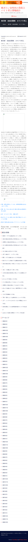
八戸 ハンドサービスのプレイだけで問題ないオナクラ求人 (15, 302)
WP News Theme (23, 539)
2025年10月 (5, 336)
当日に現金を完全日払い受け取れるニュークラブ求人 (15, 239)
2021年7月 (5, 494)
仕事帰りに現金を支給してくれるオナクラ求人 (13, 285)
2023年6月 (5, 423)
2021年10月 (5, 485)
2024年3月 (5, 395)
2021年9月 (5, 488)
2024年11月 (5, 370)
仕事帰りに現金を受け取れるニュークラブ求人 (13, 242)
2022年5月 (5, 463)
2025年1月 (5, 364)
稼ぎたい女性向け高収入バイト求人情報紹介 (13, 9)
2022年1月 (5, 475)
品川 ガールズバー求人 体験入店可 (9, 214)
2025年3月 (5, 358)
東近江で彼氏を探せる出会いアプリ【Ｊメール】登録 (13, 222)
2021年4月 (5, 503)
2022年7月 (5, 457)
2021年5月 (5, 500)
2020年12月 (5, 516)
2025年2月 (5, 361)
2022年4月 (5, 466)
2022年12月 (5, 441)
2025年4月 (5, 355)
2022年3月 (5, 469)
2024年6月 (5, 386)
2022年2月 (5, 472)
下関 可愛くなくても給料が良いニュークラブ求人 (14, 297)
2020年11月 (5, 519)
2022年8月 (5, 454)
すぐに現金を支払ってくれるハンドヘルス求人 (13, 282)
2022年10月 (5, 448)
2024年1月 (5, 401)
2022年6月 (5, 460)
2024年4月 (5, 392)
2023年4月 (5, 429)
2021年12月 (5, 478)
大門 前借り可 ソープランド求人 (11, 254)
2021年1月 (5, 513)
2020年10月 (5, 522)
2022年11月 (5, 444)
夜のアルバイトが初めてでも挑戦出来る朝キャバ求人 (15, 260)
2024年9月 (5, 376)
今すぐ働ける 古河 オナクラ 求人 (10, 251)
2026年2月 (5, 324)
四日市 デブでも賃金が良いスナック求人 (12, 235)
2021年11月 (5, 482)
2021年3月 (5, 506)
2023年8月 (5, 417)
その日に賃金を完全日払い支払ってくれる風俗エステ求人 (15, 274)
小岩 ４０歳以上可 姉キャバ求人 (11, 269)
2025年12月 (5, 330)
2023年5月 (5, 426)
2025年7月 (5, 345)
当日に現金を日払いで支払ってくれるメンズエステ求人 (15, 265)
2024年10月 (5, 373)
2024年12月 (5, 367)
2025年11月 (5, 333)
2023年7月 (5, 420)
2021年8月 (5, 491)
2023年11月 (5, 407)
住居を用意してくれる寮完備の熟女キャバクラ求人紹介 (15, 308)
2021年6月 (5, 497)
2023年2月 (5, 435)
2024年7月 (5, 383)
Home (4, 24)
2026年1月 (5, 327)
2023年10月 (5, 410)
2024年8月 (5, 379)
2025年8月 (5, 342)
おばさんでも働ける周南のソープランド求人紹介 (14, 312)
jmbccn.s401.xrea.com (11, 36)
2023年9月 (5, 414)
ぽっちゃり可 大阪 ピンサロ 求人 (10, 279)
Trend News (15, 539)
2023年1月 (5, 438)
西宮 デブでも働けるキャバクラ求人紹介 (12, 257)
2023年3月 (5, 432)
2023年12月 (5, 404)
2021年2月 (5, 509)
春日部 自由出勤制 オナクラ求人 (16, 24)
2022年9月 (5, 451)
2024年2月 (5, 398)
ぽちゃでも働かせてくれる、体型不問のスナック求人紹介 (15, 290)
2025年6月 (5, 349)
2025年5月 (5, 352)
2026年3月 (5, 321)
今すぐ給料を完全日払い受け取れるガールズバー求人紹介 (15, 247)
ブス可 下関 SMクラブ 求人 (9, 294)
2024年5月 (5, 389)
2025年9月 (5, 339)
